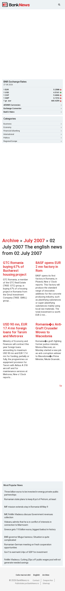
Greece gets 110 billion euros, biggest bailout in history (30, 529)
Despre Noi (48, 580)
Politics (6, 138)
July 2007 (34, 240)
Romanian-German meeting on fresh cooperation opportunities (27, 546)
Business (7, 124)
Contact (36, 580)
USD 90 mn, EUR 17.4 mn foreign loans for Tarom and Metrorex (15, 330)
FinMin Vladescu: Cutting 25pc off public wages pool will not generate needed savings (32, 561)
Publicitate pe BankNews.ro (27, 583)
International (8, 134)
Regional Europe (10, 141)
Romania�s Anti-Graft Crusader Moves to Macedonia (49, 330)
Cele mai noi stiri (23, 575)
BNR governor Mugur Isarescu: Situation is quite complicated (26, 538)
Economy (7, 127)
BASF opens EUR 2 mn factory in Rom (48, 266)
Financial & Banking (11, 131)
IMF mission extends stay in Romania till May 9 (26, 507)
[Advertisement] (32, 43)
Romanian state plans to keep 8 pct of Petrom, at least (30, 499)
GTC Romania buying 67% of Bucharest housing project (14, 268)
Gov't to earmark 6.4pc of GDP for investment (25, 552)
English (36, 575)
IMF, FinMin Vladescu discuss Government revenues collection (28, 516)
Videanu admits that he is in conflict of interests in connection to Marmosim (28, 523)
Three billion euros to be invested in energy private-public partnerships (31, 493)
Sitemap (46, 583)
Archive (10, 240)
